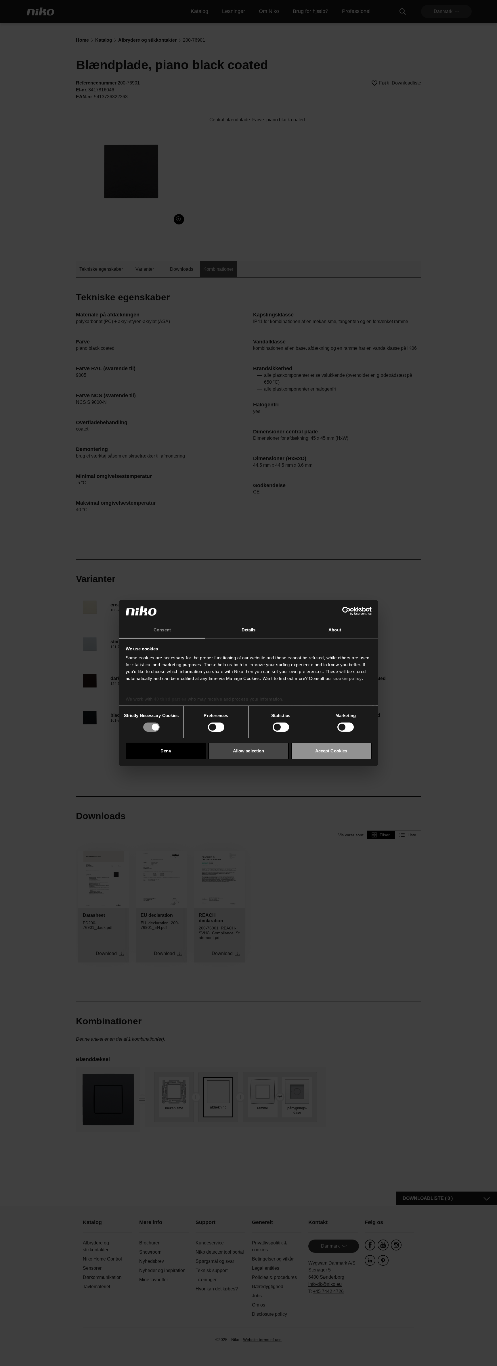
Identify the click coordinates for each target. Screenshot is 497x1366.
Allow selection (248, 750)
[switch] (216, 727)
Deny (165, 750)
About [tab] (334, 629)
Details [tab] (249, 629)
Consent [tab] (162, 629)
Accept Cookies (331, 750)
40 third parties (170, 699)
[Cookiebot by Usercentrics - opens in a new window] (346, 611)
